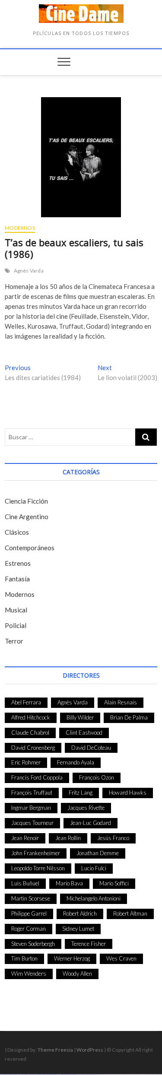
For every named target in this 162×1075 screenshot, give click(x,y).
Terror (14, 641)
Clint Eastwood (84, 732)
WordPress (89, 1049)
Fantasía (17, 579)
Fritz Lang (80, 792)
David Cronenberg (33, 747)
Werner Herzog (72, 958)
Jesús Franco (113, 837)
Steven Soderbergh (33, 943)
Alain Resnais (120, 702)
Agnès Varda (29, 270)
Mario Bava (69, 883)
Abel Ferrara (26, 702)
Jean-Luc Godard (90, 822)
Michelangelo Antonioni (94, 898)
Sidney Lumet (78, 928)
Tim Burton (24, 958)
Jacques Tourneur (32, 822)
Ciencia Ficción (26, 501)
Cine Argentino (26, 516)
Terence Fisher (88, 943)
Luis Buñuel (25, 883)
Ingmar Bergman (31, 807)
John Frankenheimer (35, 853)
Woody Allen (77, 973)
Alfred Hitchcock (30, 717)
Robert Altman (130, 913)
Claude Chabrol (30, 732)
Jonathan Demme (97, 853)
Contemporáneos (29, 548)
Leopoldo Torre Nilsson (38, 868)
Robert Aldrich (80, 913)
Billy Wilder (80, 717)
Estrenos (18, 563)
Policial (15, 625)
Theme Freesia (55, 1049)
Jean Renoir (25, 837)
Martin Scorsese (30, 898)
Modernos (20, 228)
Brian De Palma (129, 717)
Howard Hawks (127, 792)
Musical (16, 610)
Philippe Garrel (29, 913)
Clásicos (17, 532)
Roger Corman (28, 928)
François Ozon (96, 777)
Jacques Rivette (86, 807)
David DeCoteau (91, 747)
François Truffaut (31, 792)
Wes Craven (121, 958)
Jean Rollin (68, 837)
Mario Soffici (114, 883)
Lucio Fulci (93, 868)
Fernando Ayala (75, 762)
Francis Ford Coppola (37, 777)
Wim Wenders (28, 973)
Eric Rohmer (26, 762)
